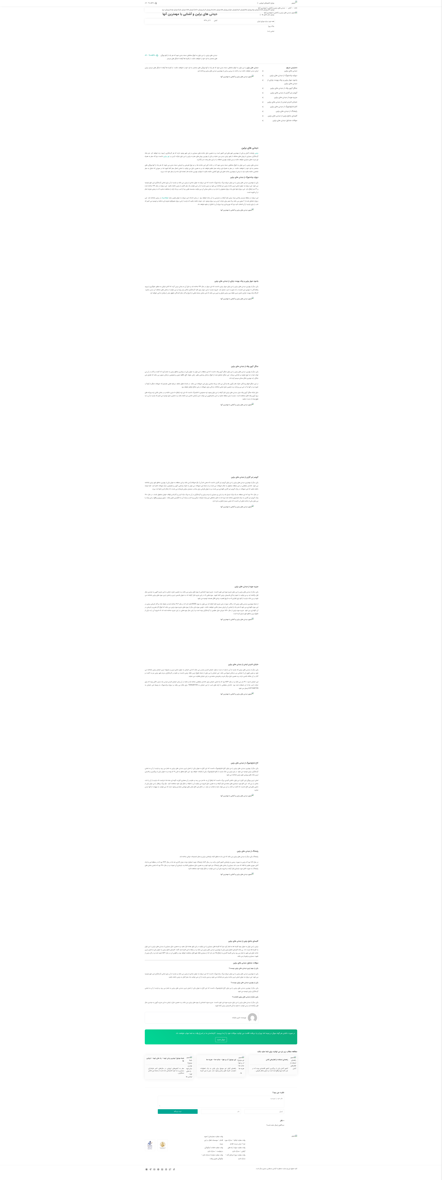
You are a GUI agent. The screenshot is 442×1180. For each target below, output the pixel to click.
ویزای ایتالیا (247, 9)
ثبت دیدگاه (177, 1111)
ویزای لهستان (173, 9)
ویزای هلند (223, 9)
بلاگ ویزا (271, 26)
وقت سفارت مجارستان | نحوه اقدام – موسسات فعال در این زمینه (213, 1140)
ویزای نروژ (165, 9)
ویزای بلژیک (181, 9)
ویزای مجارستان (215, 9)
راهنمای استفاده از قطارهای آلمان (277, 1059)
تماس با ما (271, 31)
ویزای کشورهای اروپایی (266, 3)
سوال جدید (221, 1039)
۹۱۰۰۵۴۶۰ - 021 (149, 3)
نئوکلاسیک (164, 198)
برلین (256, 153)
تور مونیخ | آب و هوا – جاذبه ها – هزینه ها (221, 1059)
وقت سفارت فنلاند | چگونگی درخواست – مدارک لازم (214, 1149)
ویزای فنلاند (189, 9)
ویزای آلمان (270, 9)
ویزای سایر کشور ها (268, 14)
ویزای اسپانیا (240, 9)
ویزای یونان (255, 9)
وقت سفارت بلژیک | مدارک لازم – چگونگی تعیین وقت (212, 1157)
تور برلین (166, 156)
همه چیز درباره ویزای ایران (265, 21)
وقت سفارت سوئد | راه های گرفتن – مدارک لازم (236, 1149)
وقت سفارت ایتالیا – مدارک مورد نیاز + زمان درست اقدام (235, 1142)
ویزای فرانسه (263, 9)
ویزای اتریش (206, 9)
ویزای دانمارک (197, 9)
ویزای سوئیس (231, 9)
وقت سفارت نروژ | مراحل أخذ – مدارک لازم (235, 1157)
